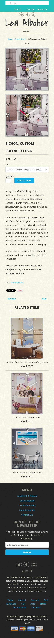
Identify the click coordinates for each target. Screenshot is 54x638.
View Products (27, 501)
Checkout (42, 9)
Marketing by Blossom (25, 620)
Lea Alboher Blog (27, 505)
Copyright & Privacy (27, 496)
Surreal (22, 600)
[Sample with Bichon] (27, 116)
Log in (17, 9)
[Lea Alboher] (27, 22)
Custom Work (19, 39)
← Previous (10, 299)
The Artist (36, 607)
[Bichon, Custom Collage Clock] (27, 70)
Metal (43, 604)
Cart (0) (30, 9)
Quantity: (9, 176)
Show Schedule (27, 510)
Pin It (20, 290)
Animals (35, 600)
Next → (45, 299)
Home (10, 600)
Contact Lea (27, 515)
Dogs (32, 604)
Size (7, 165)
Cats (23, 604)
